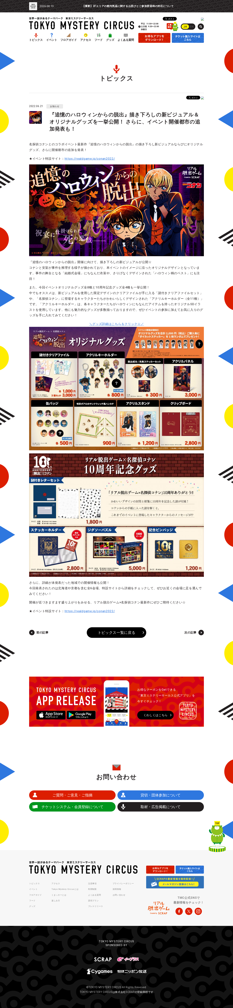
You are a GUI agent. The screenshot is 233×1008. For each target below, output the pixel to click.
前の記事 (42, 632)
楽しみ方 (56, 900)
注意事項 (92, 883)
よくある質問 (126, 40)
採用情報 (117, 889)
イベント (51, 40)
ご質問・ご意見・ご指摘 (72, 795)
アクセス (85, 40)
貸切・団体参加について (161, 795)
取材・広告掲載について (161, 807)
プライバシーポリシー (123, 883)
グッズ (110, 40)
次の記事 (190, 632)
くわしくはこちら (155, 715)
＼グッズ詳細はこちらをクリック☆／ (116, 324)
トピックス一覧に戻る (116, 632)
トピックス (36, 40)
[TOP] (217, 837)
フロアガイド (68, 40)
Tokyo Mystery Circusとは (65, 889)
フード (98, 40)
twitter (188, 911)
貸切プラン (93, 900)
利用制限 (92, 889)
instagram (198, 911)
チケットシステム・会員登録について (72, 807)
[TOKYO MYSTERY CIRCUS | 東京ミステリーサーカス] (81, 23)
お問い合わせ (119, 895)
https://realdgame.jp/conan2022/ (90, 158)
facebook (179, 911)
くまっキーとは (59, 895)
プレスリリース (95, 906)
